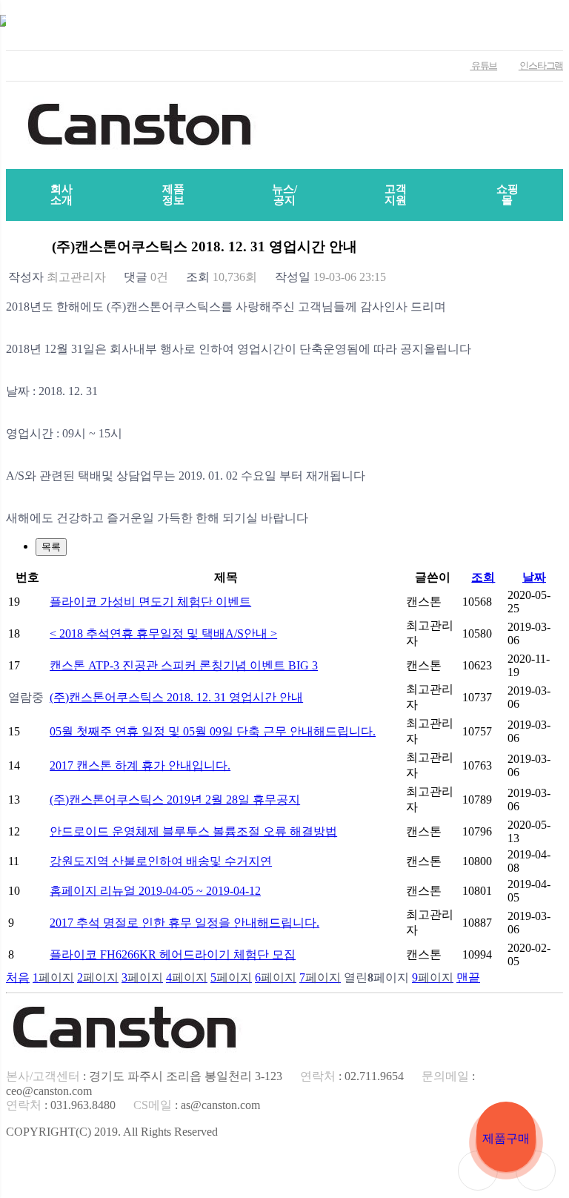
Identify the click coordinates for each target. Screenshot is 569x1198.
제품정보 (173, 194)
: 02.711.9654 (352, 1076)
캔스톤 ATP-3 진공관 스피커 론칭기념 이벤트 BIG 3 (184, 665)
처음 (18, 977)
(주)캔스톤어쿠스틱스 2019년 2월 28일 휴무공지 (175, 799)
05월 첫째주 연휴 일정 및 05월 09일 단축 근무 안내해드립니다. (213, 731)
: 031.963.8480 (61, 1105)
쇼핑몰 (507, 194)
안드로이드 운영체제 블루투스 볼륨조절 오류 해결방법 (193, 831)
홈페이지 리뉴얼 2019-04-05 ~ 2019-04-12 (155, 890)
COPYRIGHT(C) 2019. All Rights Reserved (112, 1131)
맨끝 (468, 977)
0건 (146, 277)
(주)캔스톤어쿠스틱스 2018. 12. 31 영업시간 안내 (176, 697)
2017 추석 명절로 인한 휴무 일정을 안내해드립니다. (184, 922)
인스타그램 (541, 65)
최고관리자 (57, 277)
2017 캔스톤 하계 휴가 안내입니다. (140, 765)
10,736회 (221, 277)
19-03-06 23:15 (330, 277)
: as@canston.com (196, 1105)
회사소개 (61, 194)
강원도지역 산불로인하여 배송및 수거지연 (161, 861)
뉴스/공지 (284, 194)
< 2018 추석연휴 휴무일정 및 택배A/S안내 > (163, 633)
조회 (483, 577)
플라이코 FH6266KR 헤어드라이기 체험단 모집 (173, 954)
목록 (51, 546)
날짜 (534, 577)
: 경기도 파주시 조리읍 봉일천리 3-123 (144, 1076)
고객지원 (396, 194)
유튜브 (483, 65)
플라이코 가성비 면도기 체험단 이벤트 (150, 601)
